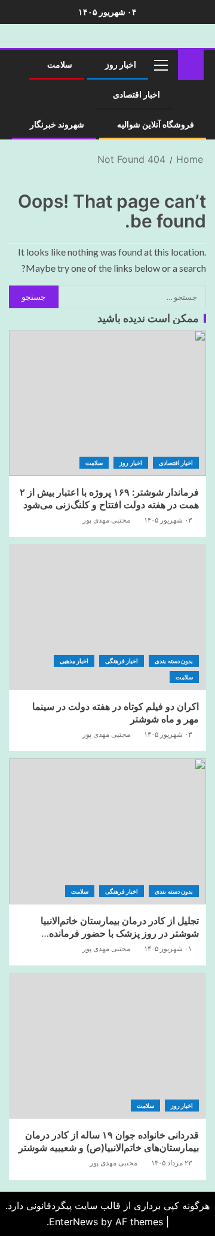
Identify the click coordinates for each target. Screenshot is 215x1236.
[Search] (22, 64)
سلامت (59, 65)
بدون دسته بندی (174, 660)
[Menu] (160, 65)
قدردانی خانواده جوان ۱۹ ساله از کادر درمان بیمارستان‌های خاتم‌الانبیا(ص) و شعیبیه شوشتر (109, 1141)
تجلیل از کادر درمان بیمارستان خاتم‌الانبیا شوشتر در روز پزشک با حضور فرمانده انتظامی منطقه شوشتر (120, 933)
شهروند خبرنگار (57, 124)
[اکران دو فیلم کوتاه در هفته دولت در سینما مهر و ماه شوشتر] (107, 617)
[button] (160, 65)
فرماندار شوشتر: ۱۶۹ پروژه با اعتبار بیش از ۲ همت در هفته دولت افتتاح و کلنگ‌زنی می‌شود (109, 498)
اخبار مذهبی (74, 660)
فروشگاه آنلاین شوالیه (155, 124)
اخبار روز (120, 65)
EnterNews (73, 1222)
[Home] (190, 63)
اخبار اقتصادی (136, 95)
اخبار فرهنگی (121, 660)
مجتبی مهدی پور (106, 519)
